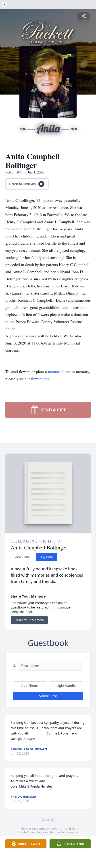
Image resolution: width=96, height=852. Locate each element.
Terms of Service (60, 832)
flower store (40, 378)
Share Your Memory (29, 620)
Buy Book (46, 557)
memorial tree (59, 371)
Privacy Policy (35, 832)
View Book (22, 557)
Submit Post (48, 696)
